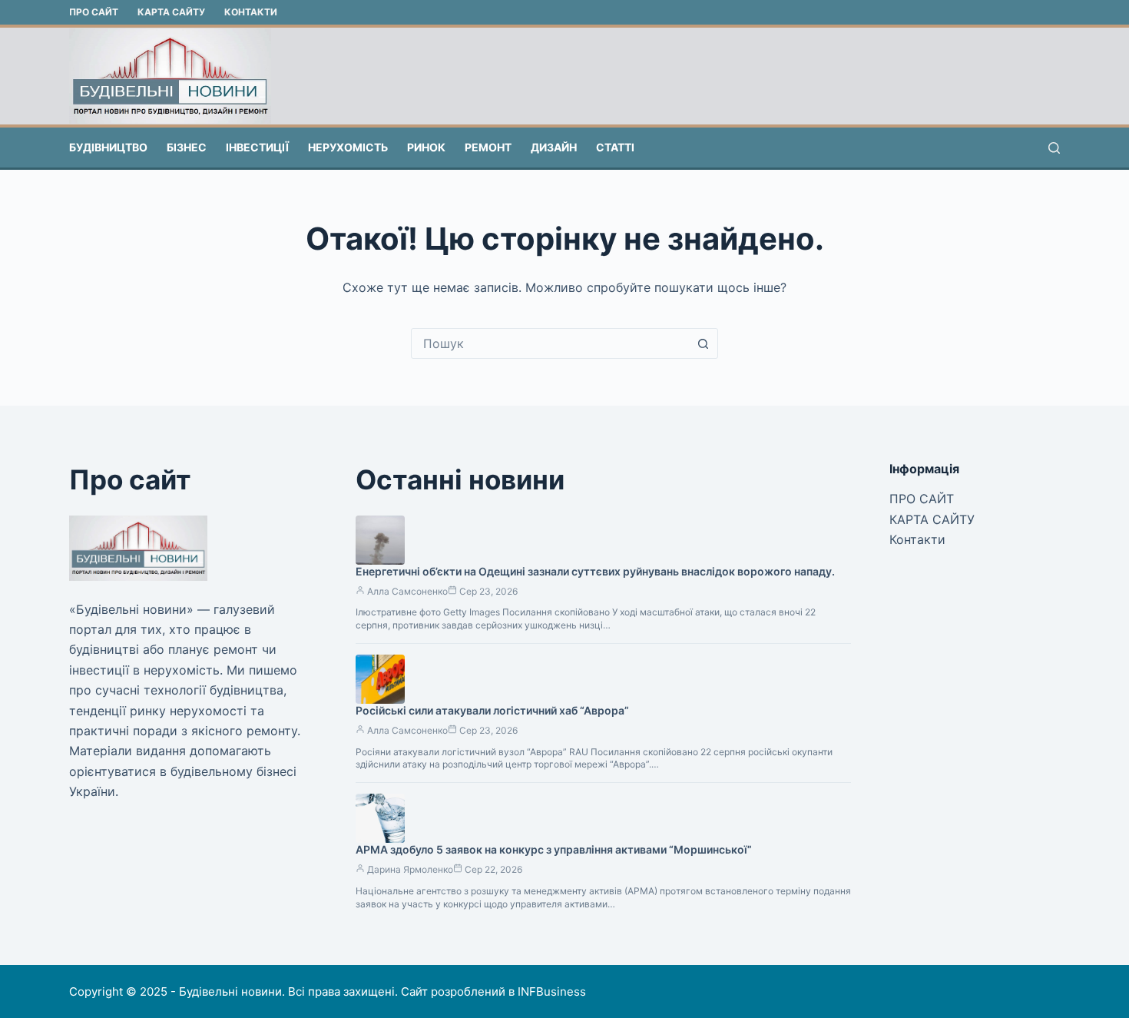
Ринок (426, 147)
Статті (615, 147)
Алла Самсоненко (407, 591)
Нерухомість (348, 147)
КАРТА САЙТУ (171, 12)
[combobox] (550, 343)
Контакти (250, 12)
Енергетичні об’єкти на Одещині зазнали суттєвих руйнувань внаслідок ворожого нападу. (595, 571)
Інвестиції (257, 147)
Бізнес (187, 147)
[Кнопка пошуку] (702, 343)
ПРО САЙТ (93, 12)
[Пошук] (1054, 148)
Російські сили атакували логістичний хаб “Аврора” (492, 710)
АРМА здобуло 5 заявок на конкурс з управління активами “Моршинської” (554, 849)
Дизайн (554, 147)
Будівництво (108, 147)
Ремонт (488, 147)
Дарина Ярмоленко (410, 869)
